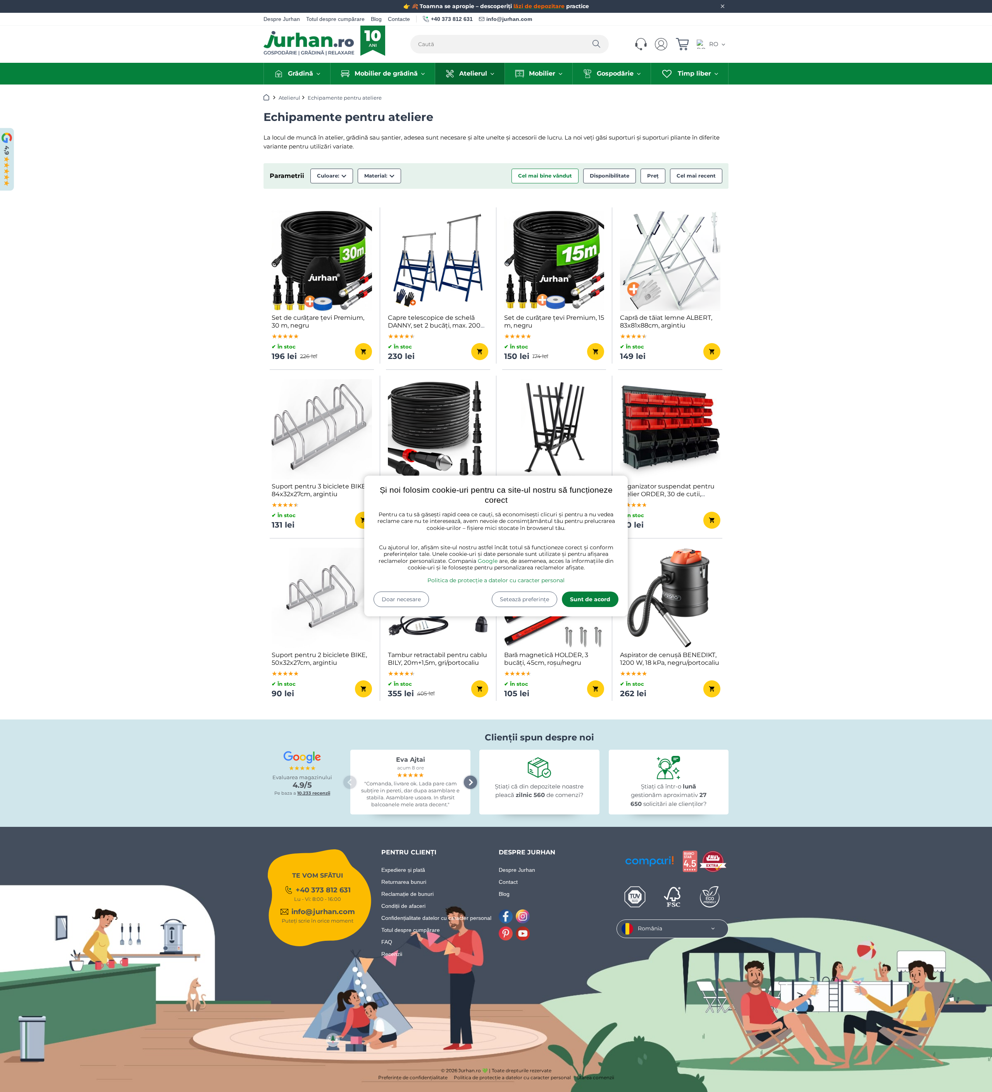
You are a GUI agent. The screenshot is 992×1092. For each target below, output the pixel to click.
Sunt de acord (590, 599)
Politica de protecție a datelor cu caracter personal (496, 580)
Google (488, 560)
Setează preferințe (524, 599)
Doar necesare (401, 599)
